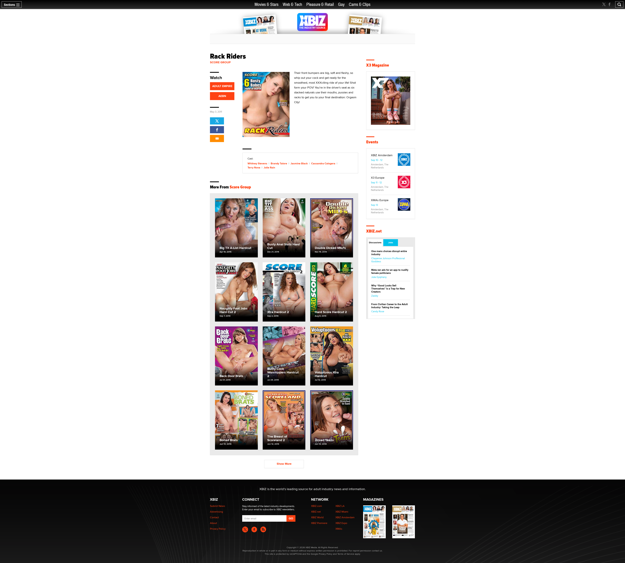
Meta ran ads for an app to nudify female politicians (389, 271)
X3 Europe (377, 178)
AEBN (222, 96)
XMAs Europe (380, 200)
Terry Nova (254, 167)
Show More (284, 464)
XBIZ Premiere (319, 523)
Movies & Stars (266, 4)
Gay (341, 4)
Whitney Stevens (257, 163)
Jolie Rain (269, 167)
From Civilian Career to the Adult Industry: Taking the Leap (389, 305)
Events (372, 142)
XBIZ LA (340, 506)
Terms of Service (345, 554)
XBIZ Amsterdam (382, 155)
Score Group (220, 62)
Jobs (390, 242)
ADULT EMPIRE (222, 86)
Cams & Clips (359, 4)
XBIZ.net (374, 231)
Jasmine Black (299, 163)
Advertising (216, 512)
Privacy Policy (218, 529)
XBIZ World (317, 517)
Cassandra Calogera (323, 163)
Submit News (217, 506)
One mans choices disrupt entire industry (389, 252)
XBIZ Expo (341, 523)
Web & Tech (292, 4)
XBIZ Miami (341, 512)
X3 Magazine (377, 65)
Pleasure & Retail (320, 4)
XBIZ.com (316, 506)
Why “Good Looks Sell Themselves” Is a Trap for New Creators (388, 289)
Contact (214, 517)
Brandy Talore (279, 163)
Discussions (375, 242)
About (213, 523)
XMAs (338, 529)
